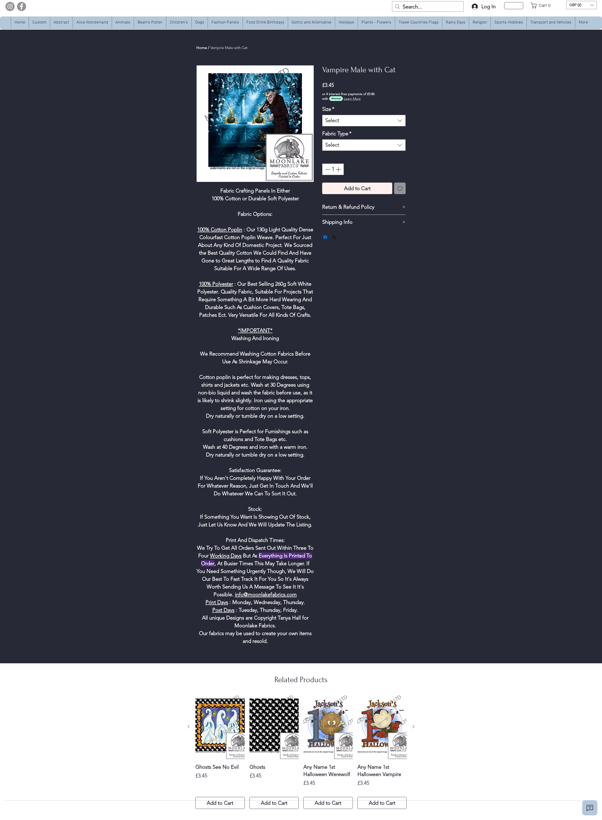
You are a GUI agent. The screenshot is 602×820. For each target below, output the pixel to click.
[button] (542, 5)
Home (201, 47)
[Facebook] (21, 6)
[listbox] (581, 5)
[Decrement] (327, 169)
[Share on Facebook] (325, 237)
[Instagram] (10, 6)
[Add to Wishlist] (400, 188)
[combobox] (364, 120)
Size (328, 109)
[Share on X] (334, 237)
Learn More (352, 98)
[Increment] (338, 169)
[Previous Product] (188, 726)
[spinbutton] (333, 169)
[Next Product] (413, 726)
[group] (301, 751)
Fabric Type (337, 133)
